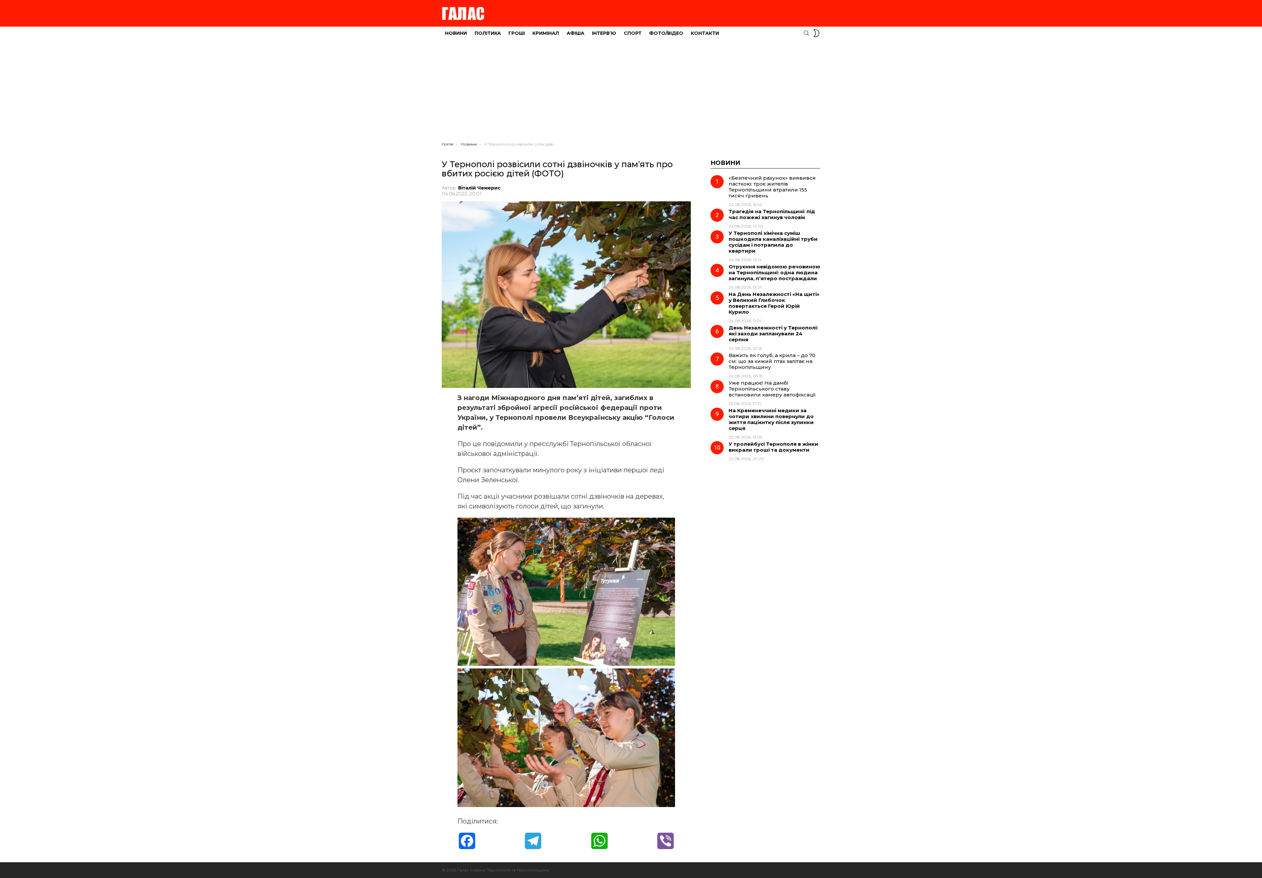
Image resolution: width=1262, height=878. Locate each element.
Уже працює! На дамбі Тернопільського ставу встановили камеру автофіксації (772, 389)
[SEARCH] (806, 33)
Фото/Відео (666, 33)
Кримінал (545, 33)
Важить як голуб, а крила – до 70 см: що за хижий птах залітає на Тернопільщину (772, 361)
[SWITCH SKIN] (816, 33)
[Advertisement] (631, 92)
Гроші (516, 33)
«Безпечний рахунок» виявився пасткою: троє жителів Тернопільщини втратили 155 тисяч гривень (772, 187)
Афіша (575, 33)
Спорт (633, 33)
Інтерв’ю (604, 33)
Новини (456, 33)
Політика (488, 33)
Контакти (705, 33)
